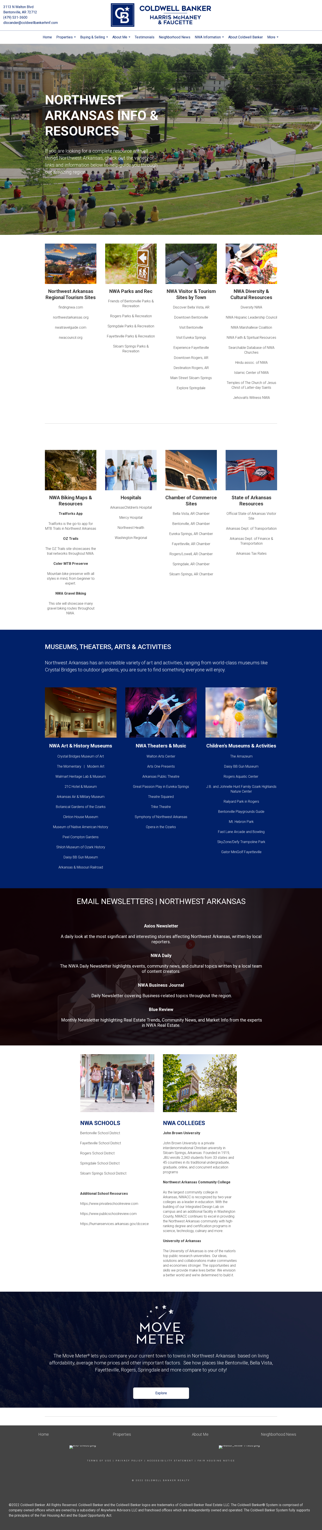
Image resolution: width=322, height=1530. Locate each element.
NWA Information (210, 39)
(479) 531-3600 (15, 17)
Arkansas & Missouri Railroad (80, 867)
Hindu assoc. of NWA (251, 362)
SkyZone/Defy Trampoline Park (241, 842)
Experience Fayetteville (191, 348)
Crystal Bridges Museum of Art (80, 756)
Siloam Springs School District (103, 1173)
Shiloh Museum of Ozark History (80, 847)
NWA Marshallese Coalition (251, 327)
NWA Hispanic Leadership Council (251, 317)
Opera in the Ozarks (161, 827)
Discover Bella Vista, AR (191, 307)
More (273, 39)
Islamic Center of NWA (251, 373)
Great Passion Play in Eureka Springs (161, 787)
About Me (121, 39)
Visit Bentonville (191, 327)
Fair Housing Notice (216, 1461)
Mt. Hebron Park (241, 822)
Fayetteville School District (100, 1143)
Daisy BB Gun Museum (81, 857)
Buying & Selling (94, 39)
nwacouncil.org (70, 337)
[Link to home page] (161, 15)
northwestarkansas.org (70, 317)
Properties (66, 39)
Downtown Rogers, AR (191, 358)
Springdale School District (100, 1163)
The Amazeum (241, 756)
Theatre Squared (161, 797)
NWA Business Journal (161, 985)
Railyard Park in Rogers (241, 801)
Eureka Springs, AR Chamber (191, 534)
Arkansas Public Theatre (160, 776)
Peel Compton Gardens (81, 837)
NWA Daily (161, 955)
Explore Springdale (191, 388)
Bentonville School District (100, 1133)
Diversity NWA (251, 307)
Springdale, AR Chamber (191, 564)
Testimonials (144, 37)
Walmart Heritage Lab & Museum (80, 776)
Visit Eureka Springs (191, 337)
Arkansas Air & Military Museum (80, 797)
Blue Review (161, 1009)
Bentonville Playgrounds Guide (241, 812)
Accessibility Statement (170, 1461)
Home (47, 37)
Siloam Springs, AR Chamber (191, 574)
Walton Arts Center (161, 756)
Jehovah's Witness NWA (251, 398)
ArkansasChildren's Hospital (131, 507)
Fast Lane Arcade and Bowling (241, 832)
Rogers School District (97, 1153)
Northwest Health (131, 528)
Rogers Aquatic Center (241, 776)
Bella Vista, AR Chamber (191, 514)
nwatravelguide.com (70, 327)
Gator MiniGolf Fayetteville (241, 852)
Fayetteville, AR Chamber (191, 544)
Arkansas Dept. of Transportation (251, 528)
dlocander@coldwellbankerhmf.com (30, 23)
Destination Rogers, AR (191, 368)
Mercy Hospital (130, 517)
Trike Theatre (161, 807)
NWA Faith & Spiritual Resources (251, 337)
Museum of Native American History (80, 827)
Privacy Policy (129, 1461)
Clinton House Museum (80, 817)
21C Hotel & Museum (81, 787)
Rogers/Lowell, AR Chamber (191, 554)
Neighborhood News (174, 37)
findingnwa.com (70, 307)
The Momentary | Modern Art (80, 766)
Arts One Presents (161, 766)
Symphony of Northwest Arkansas (161, 817)
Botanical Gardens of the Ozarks (81, 807)
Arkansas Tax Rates (251, 553)
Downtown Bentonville (191, 317)
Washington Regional (131, 538)
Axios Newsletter (161, 926)
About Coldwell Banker (245, 37)
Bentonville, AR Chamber (191, 524)
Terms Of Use (99, 1461)
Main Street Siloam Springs (191, 378)
